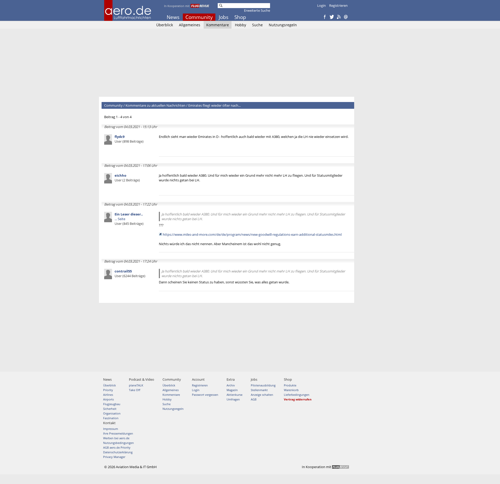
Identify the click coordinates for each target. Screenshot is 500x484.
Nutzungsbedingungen (118, 443)
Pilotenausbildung (263, 385)
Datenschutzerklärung (118, 452)
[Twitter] (332, 17)
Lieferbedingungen (296, 395)
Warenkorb (291, 390)
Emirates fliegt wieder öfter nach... (214, 105)
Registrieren (338, 5)
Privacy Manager (114, 457)
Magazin (232, 390)
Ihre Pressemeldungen (118, 433)
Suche (257, 24)
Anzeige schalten (262, 395)
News (173, 17)
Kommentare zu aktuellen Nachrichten (155, 105)
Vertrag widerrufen (297, 399)
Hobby (240, 24)
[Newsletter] (346, 17)
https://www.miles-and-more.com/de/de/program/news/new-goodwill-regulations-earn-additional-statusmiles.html (252, 234)
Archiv (231, 385)
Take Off (134, 390)
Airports (108, 399)
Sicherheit (109, 409)
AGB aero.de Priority (116, 447)
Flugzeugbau (111, 404)
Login (321, 5)
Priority (108, 390)
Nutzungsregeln (283, 24)
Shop (240, 17)
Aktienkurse (234, 395)
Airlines (108, 395)
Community (199, 17)
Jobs (223, 17)
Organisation (112, 413)
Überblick (164, 24)
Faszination (110, 418)
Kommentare (217, 24)
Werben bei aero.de (116, 438)
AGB (254, 399)
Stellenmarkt (259, 390)
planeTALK (136, 385)
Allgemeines (189, 24)
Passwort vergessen (205, 395)
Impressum (110, 429)
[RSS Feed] (339, 17)
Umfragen (233, 399)
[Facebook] (325, 17)
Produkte (290, 385)
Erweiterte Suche (257, 10)
